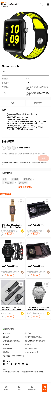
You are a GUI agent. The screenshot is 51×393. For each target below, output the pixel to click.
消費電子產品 (8, 183)
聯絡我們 (6, 337)
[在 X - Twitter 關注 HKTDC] (8, 364)
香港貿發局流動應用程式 (33, 337)
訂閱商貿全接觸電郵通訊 (11, 341)
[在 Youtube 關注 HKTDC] (23, 364)
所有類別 (15, 179)
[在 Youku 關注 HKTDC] (27, 364)
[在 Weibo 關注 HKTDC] (15, 364)
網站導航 (6, 352)
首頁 (4, 179)
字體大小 (6, 344)
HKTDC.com (7, 333)
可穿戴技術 (22, 183)
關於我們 (28, 333)
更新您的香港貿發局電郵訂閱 (35, 341)
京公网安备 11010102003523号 (13, 356)
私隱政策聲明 (7, 348)
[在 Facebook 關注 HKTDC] (4, 364)
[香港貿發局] (26, 330)
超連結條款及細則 (31, 348)
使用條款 (28, 344)
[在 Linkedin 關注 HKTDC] (11, 364)
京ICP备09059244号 (31, 352)
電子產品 (27, 179)
